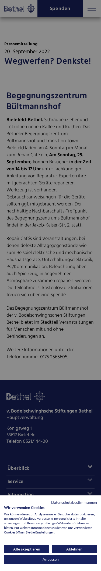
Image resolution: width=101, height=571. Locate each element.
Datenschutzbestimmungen (74, 502)
